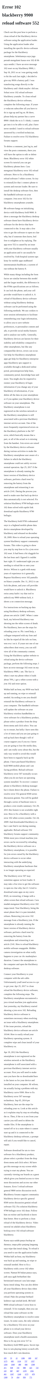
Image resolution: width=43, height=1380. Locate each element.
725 (37, 1368)
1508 (33, 1364)
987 (11, 1371)
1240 (19, 1374)
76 (12, 1377)
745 (18, 1368)
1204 (5, 1364)
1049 (13, 1364)
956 (24, 1377)
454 (18, 1377)
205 (5, 1358)
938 (11, 1368)
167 (36, 1358)
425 (30, 1368)
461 (5, 1374)
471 (5, 1368)
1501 (32, 1371)
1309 (5, 1377)
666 (26, 1364)
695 (12, 1361)
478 (33, 1374)
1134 (19, 1361)
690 (29, 1358)
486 (19, 1364)
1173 (26, 1374)
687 (18, 1371)
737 (26, 1361)
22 (17, 1358)
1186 (23, 1358)
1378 (24, 1371)
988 (24, 1368)
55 (11, 1358)
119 (5, 1371)
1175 (5, 1361)
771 (30, 1377)
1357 (33, 1361)
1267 (12, 1374)
